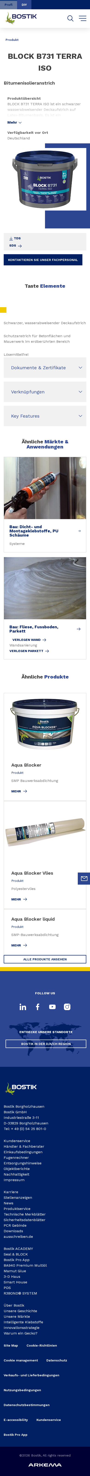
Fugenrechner (16, 1157)
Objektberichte (17, 1168)
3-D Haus (12, 1276)
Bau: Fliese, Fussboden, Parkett (33, 629)
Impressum (14, 1180)
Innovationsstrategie (21, 1327)
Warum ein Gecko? (20, 1333)
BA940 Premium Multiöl (25, 1265)
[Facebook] (37, 1007)
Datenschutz (56, 1360)
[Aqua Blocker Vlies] (45, 855)
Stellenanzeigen (18, 1197)
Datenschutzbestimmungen (27, 1405)
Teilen (79, 36)
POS (7, 1287)
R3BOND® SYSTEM (20, 1293)
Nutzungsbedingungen (22, 1390)
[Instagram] (67, 1007)
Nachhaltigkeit (16, 1174)
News (8, 1203)
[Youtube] (52, 1007)
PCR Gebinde (15, 1225)
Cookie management (21, 1360)
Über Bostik (14, 1305)
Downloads (13, 1231)
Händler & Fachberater (24, 1146)
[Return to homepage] (24, 18)
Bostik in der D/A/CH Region (46, 1044)
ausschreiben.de (18, 1236)
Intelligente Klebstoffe (23, 1322)
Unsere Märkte (17, 1316)
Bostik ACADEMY (18, 1248)
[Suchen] (70, 18)
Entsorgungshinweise (23, 1163)
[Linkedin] (23, 1007)
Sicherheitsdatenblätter (24, 1220)
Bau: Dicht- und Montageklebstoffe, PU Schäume (33, 531)
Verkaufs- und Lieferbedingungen (31, 1375)
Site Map (11, 1345)
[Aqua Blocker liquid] (45, 932)
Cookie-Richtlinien (42, 1345)
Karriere (11, 1192)
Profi (8, 5)
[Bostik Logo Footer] (24, 1096)
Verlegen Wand (26, 640)
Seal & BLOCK (16, 1254)
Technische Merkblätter (25, 1214)
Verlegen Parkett (26, 651)
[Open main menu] (82, 18)
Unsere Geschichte (20, 1311)
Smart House (15, 1282)
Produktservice (17, 1208)
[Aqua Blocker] (45, 747)
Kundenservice (17, 1141)
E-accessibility (16, 1420)
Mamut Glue (15, 1271)
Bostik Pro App (17, 1260)
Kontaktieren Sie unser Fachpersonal (43, 260)
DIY (24, 5)
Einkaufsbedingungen (23, 1152)
